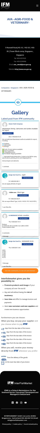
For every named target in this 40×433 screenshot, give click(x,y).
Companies (5, 88)
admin (30, 420)
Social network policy (31, 424)
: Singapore (14, 88)
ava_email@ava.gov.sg (22, 65)
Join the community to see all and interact (20, 270)
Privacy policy (6, 424)
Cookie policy (17, 424)
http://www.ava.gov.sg (23, 69)
